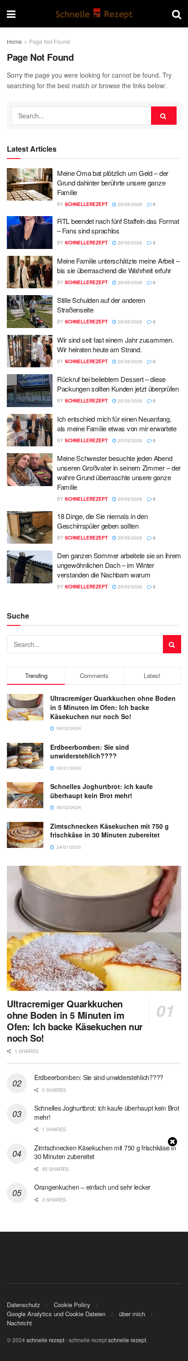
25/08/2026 (129, 400)
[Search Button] (176, 13)
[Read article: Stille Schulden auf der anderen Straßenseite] (29, 311)
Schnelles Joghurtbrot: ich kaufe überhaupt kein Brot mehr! (101, 791)
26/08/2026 (129, 204)
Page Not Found (49, 41)
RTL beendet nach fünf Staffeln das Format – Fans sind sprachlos (118, 225)
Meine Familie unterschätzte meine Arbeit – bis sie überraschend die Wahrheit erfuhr (118, 265)
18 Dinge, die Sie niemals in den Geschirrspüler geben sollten (102, 520)
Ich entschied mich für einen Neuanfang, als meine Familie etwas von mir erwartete (117, 423)
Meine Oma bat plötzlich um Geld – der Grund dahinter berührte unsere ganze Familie (112, 182)
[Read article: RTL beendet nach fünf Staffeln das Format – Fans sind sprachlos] (29, 232)
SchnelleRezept (86, 204)
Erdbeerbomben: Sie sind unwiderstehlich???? (89, 751)
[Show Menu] (11, 13)
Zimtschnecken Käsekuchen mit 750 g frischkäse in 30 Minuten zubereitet (109, 830)
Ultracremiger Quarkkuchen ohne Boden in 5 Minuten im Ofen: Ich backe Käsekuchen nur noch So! (113, 707)
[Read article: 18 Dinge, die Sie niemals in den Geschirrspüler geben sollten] (29, 527)
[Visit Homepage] (94, 14)
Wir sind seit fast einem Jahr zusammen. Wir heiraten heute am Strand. (115, 344)
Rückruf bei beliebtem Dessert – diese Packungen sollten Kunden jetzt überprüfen (118, 383)
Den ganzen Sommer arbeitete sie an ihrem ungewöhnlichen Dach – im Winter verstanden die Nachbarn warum (119, 565)
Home (14, 41)
